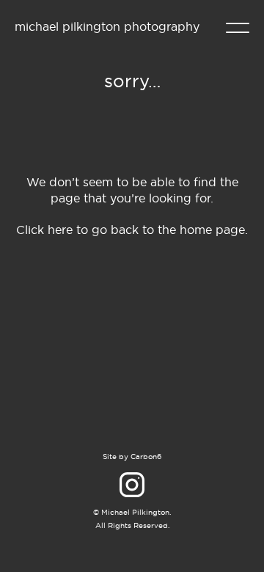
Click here (44, 229)
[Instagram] (132, 484)
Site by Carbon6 (132, 456)
